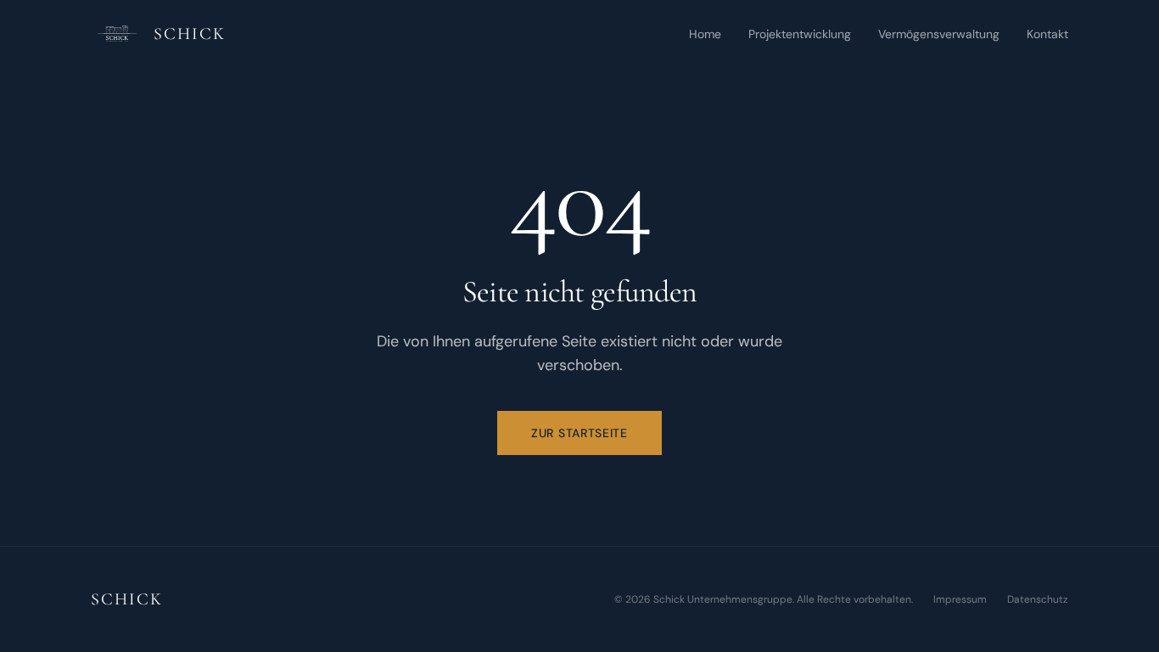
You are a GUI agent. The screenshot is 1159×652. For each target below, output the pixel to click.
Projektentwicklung (799, 34)
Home (705, 34)
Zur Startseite (579, 433)
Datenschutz (1037, 599)
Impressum (960, 599)
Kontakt (1047, 34)
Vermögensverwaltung (938, 34)
